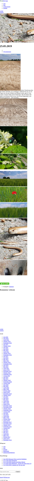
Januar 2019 (6, 404)
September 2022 (7, 364)
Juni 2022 (5, 365)
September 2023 (7, 355)
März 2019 (6, 402)
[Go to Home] (4, 1)
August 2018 (6, 411)
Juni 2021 (5, 377)
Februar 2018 (6, 419)
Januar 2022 (6, 370)
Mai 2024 (5, 350)
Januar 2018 (6, 420)
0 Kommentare (7, 51)
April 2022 (6, 368)
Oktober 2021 (7, 373)
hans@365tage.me (5, 477)
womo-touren (6, 6)
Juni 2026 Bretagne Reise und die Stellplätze (15, 459)
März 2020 (6, 389)
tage (4, 5)
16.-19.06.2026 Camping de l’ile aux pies (14, 465)
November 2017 (7, 423)
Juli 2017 (5, 429)
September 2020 (7, 382)
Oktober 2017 (7, 425)
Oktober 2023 (7, 353)
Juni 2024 (5, 349)
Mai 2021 (5, 379)
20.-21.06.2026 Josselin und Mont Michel (14, 462)
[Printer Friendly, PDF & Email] (4, 284)
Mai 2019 (5, 399)
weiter (1, 11)
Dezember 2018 (7, 405)
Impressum (6, 451)
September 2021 (7, 374)
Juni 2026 (5, 338)
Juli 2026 (5, 337)
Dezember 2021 (7, 371)
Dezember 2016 (7, 440)
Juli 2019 (5, 396)
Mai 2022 (5, 367)
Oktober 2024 (7, 346)
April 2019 (6, 401)
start (4, 3)
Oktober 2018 (7, 408)
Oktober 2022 (7, 362)
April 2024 (6, 352)
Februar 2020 (6, 391)
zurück (2, 12)
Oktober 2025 (7, 341)
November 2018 (7, 407)
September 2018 (7, 410)
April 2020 (6, 388)
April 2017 (6, 434)
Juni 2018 (5, 414)
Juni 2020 (5, 385)
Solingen (11, 286)
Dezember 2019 (7, 393)
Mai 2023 (5, 359)
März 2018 (6, 417)
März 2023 (6, 361)
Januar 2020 (6, 392)
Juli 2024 (5, 347)
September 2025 (7, 343)
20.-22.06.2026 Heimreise (10, 460)
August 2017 (6, 428)
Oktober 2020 (7, 380)
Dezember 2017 (7, 422)
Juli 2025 (5, 344)
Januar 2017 (6, 438)
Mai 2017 (5, 432)
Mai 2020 (5, 386)
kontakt (5, 8)
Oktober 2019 (7, 395)
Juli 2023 (5, 356)
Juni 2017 (5, 431)
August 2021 (6, 376)
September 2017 (7, 426)
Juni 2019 (5, 398)
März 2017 (6, 435)
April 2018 (6, 416)
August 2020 (6, 383)
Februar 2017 (6, 437)
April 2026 (6, 340)
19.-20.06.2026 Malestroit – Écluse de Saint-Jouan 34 (17, 463)
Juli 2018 (5, 413)
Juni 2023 (5, 358)
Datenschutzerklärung (9, 452)
